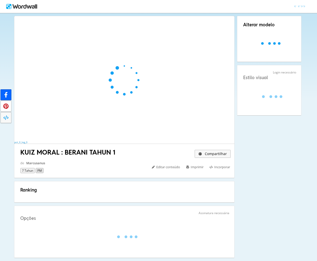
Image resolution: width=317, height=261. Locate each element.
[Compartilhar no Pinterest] (5, 106)
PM (39, 170)
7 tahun (27, 170)
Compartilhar (215, 153)
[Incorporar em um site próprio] (5, 117)
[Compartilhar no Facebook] (5, 94)
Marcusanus (35, 163)
